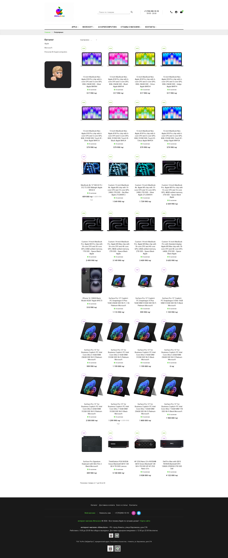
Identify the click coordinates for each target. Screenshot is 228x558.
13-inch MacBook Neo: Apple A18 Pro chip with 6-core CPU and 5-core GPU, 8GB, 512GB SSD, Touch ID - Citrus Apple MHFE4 (145, 136)
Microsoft (48, 48)
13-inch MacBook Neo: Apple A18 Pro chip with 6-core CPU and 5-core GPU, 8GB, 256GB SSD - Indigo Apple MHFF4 (172, 82)
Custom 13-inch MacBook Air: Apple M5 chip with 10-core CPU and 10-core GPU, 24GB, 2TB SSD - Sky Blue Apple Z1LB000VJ (118, 190)
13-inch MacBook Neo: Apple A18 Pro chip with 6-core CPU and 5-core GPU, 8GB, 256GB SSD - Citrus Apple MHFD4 (145, 82)
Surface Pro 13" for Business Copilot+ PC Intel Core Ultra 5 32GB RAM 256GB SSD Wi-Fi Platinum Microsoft (172, 355)
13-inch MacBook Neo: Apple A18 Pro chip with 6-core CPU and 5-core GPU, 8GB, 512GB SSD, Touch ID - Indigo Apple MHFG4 (172, 136)
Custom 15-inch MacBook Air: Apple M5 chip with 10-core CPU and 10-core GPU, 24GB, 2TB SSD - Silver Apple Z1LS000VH (145, 190)
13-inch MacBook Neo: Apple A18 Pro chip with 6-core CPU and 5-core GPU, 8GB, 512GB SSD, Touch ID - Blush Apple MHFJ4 (118, 136)
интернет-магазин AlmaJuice (89, 521)
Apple (47, 44)
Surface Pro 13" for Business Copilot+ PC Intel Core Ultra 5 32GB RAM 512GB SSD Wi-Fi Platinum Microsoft (91, 409)
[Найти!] (131, 12)
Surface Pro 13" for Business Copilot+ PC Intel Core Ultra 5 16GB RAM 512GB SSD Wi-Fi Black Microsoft (145, 355)
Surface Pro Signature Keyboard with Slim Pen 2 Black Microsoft (92, 463)
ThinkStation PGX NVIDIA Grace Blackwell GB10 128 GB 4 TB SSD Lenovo (118, 463)
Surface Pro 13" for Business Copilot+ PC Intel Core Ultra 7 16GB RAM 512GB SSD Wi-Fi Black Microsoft (118, 409)
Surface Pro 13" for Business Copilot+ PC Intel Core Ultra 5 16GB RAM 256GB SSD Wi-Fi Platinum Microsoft (91, 355)
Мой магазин (90, 513)
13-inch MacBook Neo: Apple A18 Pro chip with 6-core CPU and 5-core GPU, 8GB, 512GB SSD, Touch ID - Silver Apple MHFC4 (92, 136)
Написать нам (105, 513)
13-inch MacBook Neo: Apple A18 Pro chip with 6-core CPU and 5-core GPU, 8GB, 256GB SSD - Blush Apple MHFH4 (118, 82)
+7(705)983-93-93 (122, 513)
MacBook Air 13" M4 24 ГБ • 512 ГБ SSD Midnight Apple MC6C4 (92, 187)
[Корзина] (181, 12)
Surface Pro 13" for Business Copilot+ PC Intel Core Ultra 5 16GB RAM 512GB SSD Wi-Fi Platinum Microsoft (118, 355)
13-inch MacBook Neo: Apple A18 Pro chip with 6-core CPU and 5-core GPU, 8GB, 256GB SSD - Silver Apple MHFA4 (91, 82)
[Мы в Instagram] (134, 513)
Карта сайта (145, 521)
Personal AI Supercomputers (56, 52)
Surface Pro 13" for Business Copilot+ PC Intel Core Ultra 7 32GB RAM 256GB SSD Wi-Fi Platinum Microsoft (145, 409)
